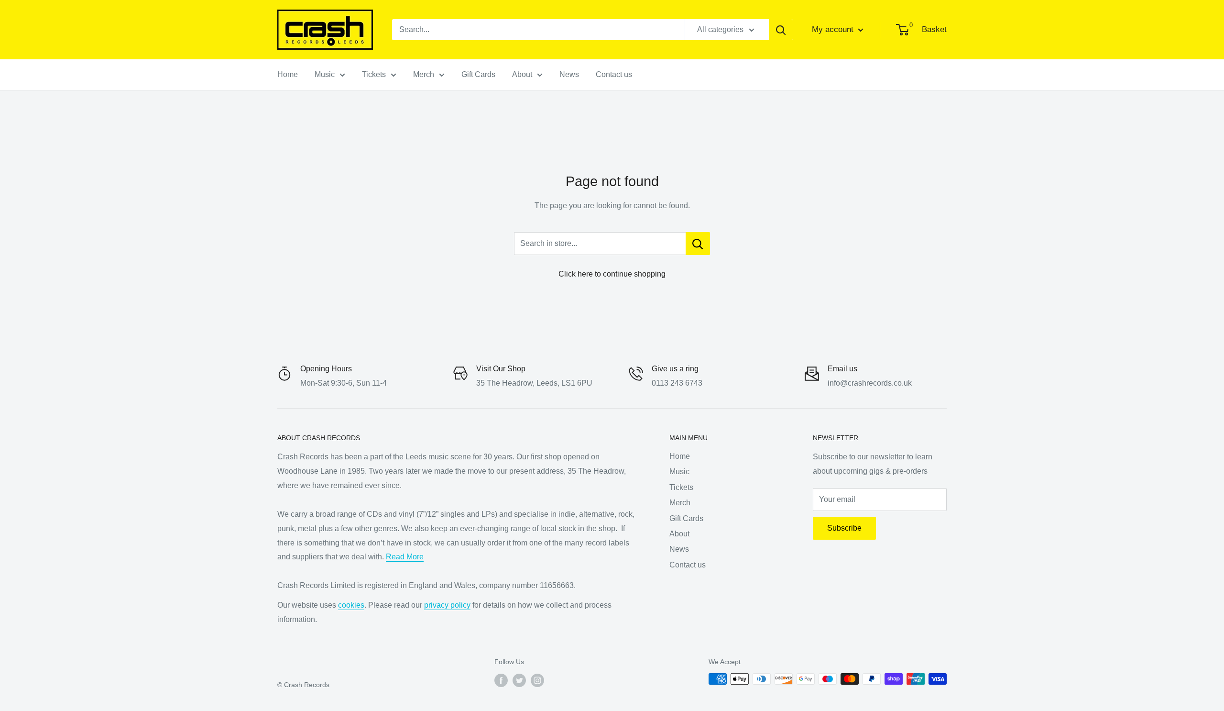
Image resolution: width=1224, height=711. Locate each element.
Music (325, 74)
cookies (351, 605)
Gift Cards (478, 74)
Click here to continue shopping (612, 274)
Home (287, 74)
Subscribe (844, 528)
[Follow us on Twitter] (519, 680)
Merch (423, 74)
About (522, 74)
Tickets (374, 74)
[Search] (781, 29)
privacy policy (447, 605)
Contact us (614, 74)
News (569, 74)
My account (834, 29)
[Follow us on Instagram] (537, 680)
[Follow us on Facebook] (501, 680)
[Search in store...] (698, 243)
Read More (405, 557)
